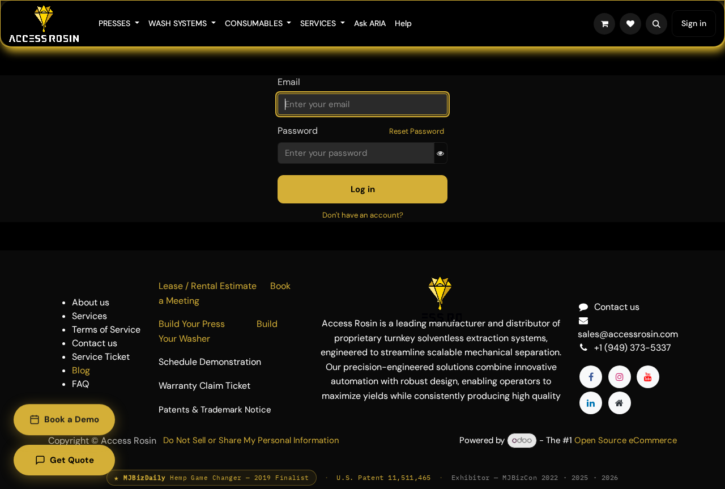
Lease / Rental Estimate (214, 286)
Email (289, 82)
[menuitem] (119, 23)
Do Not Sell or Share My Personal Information (251, 440)
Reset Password (416, 131)
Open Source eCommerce (625, 440)
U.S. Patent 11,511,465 (383, 477)
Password (298, 131)
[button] (656, 24)
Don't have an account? (362, 215)
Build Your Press (208, 324)
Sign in (693, 23)
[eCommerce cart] (604, 24)
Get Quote (72, 460)
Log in (363, 189)
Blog (81, 370)
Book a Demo (71, 420)
